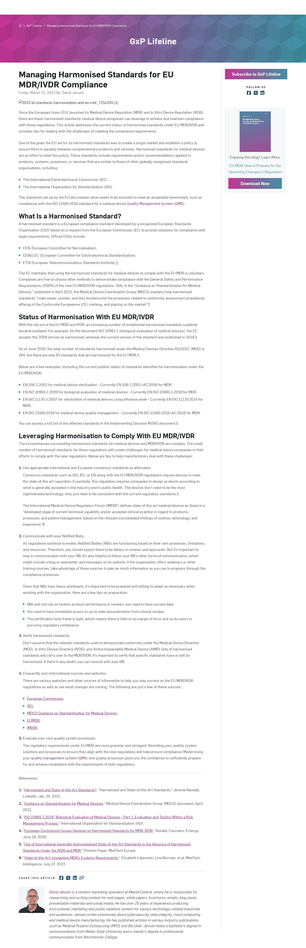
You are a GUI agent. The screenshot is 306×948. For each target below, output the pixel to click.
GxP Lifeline (34, 25)
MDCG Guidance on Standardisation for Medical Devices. (72, 713)
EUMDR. (33, 720)
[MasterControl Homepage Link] (20, 25)
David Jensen (60, 891)
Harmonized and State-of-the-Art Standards (59, 789)
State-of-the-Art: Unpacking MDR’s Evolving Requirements (71, 857)
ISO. (30, 705)
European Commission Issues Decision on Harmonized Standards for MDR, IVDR (88, 830)
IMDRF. (32, 727)
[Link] (81, 877)
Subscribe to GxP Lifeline (256, 74)
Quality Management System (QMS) (155, 203)
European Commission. (45, 698)
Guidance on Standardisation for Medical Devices (63, 803)
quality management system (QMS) (59, 757)
